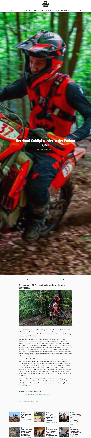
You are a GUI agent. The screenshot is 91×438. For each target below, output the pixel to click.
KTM (20, 394)
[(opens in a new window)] (11, 10)
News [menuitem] (25, 10)
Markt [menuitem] (35, 10)
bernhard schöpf (31, 401)
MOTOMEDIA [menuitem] (56, 10)
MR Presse (44, 149)
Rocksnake (42, 394)
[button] (27, 280)
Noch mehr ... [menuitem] (64, 11)
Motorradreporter (33, 394)
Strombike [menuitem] (49, 10)
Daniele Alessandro (73, 436)
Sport (46, 137)
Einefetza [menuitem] (41, 10)
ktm (37, 401)
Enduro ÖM (24, 401)
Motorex (24, 394)
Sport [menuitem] (30, 10)
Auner (48, 394)
